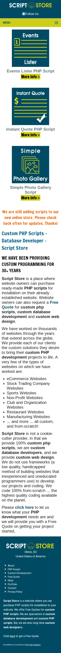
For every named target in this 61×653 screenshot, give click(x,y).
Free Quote (14, 576)
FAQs (10, 580)
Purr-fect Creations (33, 645)
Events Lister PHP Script (30, 71)
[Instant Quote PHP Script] (30, 106)
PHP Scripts (14, 569)
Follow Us (32, 14)
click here (24, 507)
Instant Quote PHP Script (30, 129)
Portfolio (12, 584)
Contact (12, 588)
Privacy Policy (15, 591)
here (12, 636)
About (11, 565)
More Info (29, 76)
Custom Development (19, 573)
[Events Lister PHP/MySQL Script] (30, 48)
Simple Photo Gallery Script (30, 189)
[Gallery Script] (30, 164)
